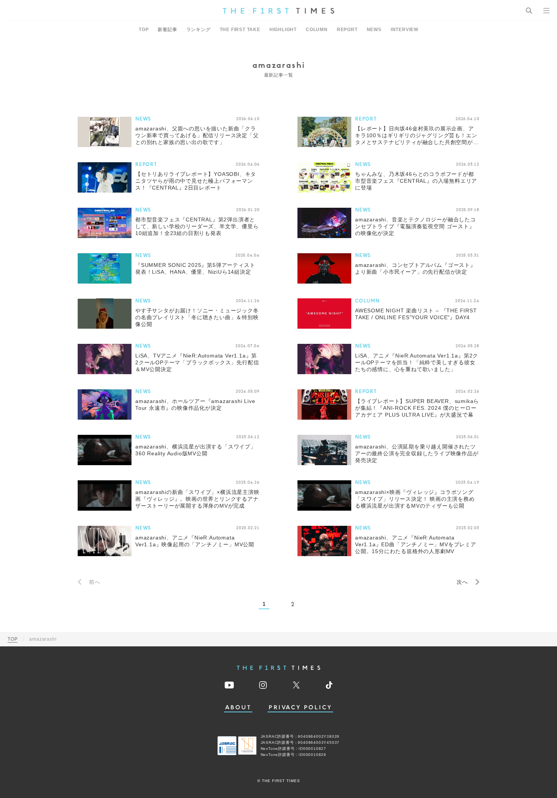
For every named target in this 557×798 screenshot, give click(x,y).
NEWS (374, 29)
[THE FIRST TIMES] (278, 11)
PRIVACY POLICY (300, 707)
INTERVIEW (404, 29)
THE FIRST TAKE (240, 29)
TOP (144, 29)
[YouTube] (229, 685)
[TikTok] (329, 685)
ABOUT (238, 707)
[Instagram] (263, 685)
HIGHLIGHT (283, 29)
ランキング (198, 29)
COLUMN (317, 29)
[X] (296, 685)
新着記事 (167, 29)
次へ (462, 582)
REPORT (347, 29)
